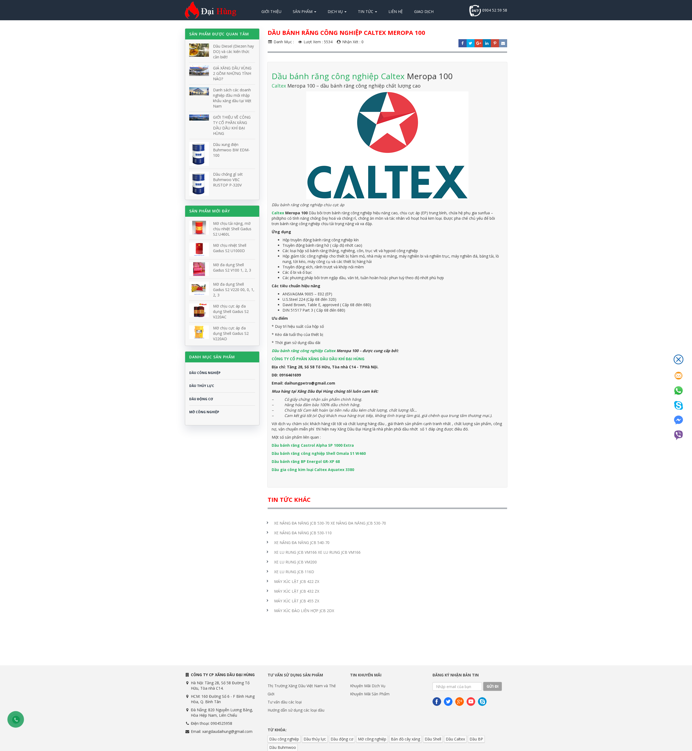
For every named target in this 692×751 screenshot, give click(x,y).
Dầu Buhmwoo (282, 747)
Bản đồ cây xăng (405, 739)
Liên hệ (395, 11)
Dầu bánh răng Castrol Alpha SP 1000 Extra (313, 445)
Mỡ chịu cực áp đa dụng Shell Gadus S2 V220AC (231, 311)
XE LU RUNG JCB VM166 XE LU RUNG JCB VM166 (317, 552)
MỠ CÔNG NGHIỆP (204, 412)
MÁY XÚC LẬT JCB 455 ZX (296, 600)
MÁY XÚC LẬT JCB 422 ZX (296, 581)
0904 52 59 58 (494, 10)
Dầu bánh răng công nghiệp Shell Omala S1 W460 (319, 453)
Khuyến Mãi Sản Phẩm (370, 693)
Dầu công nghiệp (284, 739)
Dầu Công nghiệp (205, 373)
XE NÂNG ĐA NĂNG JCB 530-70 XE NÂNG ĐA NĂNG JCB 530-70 (330, 523)
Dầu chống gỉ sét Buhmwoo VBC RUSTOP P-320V (228, 180)
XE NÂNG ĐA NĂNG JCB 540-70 (302, 542)
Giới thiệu (271, 11)
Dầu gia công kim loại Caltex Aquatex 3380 (313, 469)
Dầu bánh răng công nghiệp (298, 350)
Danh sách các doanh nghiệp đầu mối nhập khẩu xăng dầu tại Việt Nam (232, 98)
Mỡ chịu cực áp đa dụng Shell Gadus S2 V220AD (231, 333)
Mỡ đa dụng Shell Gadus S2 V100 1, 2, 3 (232, 267)
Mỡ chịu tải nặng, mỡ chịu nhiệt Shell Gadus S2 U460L (232, 229)
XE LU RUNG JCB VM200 (295, 562)
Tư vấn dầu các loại (285, 702)
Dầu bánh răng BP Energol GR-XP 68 (306, 461)
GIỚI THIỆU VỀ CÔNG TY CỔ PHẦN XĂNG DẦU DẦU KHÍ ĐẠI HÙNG (232, 125)
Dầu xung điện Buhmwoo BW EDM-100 (231, 150)
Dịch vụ (336, 11)
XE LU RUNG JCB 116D (294, 571)
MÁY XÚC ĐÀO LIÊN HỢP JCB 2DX (304, 610)
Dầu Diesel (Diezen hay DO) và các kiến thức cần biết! (233, 51)
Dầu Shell (433, 739)
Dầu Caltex (455, 739)
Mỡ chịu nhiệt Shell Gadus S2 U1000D (229, 248)
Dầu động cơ (342, 739)
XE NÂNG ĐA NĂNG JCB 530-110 (303, 532)
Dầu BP (476, 739)
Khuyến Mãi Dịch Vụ (367, 685)
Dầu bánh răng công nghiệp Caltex (338, 76)
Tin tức (366, 11)
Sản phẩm (303, 11)
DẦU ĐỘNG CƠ (201, 399)
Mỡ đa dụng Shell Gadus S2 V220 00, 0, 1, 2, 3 (233, 290)
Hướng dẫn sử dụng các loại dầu (296, 710)
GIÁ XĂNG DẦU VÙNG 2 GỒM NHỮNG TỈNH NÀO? (232, 73)
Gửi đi (492, 686)
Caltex (279, 85)
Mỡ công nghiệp (372, 739)
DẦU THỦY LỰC (201, 385)
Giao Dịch (424, 11)
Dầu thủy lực (315, 739)
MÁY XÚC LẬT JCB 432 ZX (296, 591)
